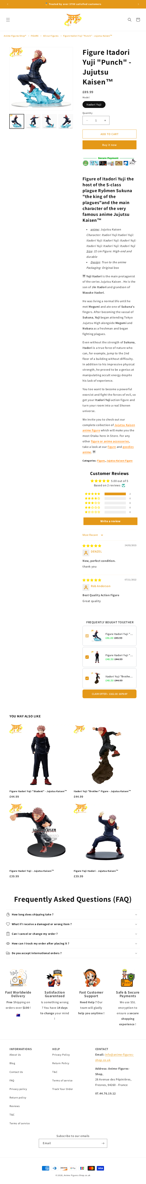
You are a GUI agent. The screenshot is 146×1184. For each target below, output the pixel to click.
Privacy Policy (61, 1054)
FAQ (12, 1080)
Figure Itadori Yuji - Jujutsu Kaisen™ (32, 871)
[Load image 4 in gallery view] (66, 121)
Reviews (15, 1106)
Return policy (18, 1097)
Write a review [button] (110, 521)
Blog (12, 1063)
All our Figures (51, 35)
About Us (15, 1054)
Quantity (87, 113)
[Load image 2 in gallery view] (33, 121)
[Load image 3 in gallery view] (49, 121)
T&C (12, 1114)
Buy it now (109, 145)
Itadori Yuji (94, 104)
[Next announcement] (138, 4)
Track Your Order (62, 1089)
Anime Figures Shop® (15, 35)
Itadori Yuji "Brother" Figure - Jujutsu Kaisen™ (120, 676)
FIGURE (35, 35)
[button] (8, 20)
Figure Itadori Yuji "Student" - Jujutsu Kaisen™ (120, 655)
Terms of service (20, 1123)
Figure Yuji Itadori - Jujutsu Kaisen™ (96, 871)
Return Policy (60, 1063)
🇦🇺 (18, 1015)
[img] (92, 546)
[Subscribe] (103, 1143)
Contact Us (16, 1072)
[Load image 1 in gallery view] (17, 121)
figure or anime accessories (110, 441)
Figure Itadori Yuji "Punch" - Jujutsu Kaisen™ (87, 35)
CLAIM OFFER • (109, 694)
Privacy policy (18, 1089)
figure (112, 447)
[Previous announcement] (7, 4)
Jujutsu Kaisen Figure (119, 460)
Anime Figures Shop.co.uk (77, 1175)
